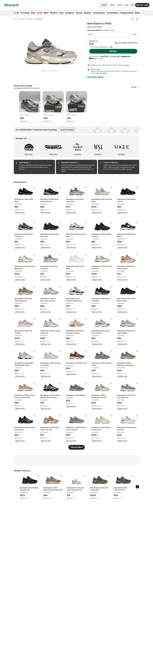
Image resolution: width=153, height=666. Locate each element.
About (120, 5)
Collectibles (112, 13)
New (33, 13)
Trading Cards (126, 13)
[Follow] (34, 187)
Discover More (77, 447)
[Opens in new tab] (107, 56)
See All (133, 87)
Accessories (99, 13)
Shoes (79, 13)
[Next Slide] (137, 487)
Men (46, 13)
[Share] (137, 19)
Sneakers (69, 13)
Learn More (100, 59)
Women (53, 13)
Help (126, 5)
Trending (25, 13)
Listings (104, 5)
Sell (132, 5)
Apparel (87, 13)
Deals (39, 13)
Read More (77, 154)
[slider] (42, 70)
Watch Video (29, 154)
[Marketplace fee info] (111, 47)
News (113, 5)
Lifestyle (29, 19)
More (137, 13)
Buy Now (113, 51)
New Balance (38, 19)
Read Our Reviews (66, 129)
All (17, 13)
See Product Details (95, 77)
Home (16, 19)
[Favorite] (132, 19)
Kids (61, 13)
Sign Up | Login (142, 5)
